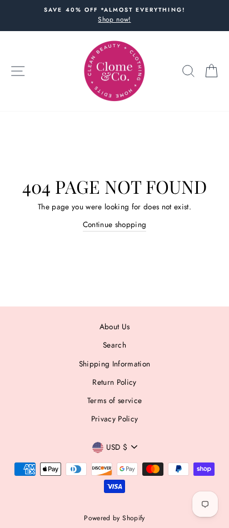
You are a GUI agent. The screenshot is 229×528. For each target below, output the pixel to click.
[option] (114, 16)
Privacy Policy (114, 418)
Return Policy (114, 382)
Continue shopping (115, 224)
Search (114, 344)
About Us (114, 326)
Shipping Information (115, 363)
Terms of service (114, 400)
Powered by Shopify (114, 518)
